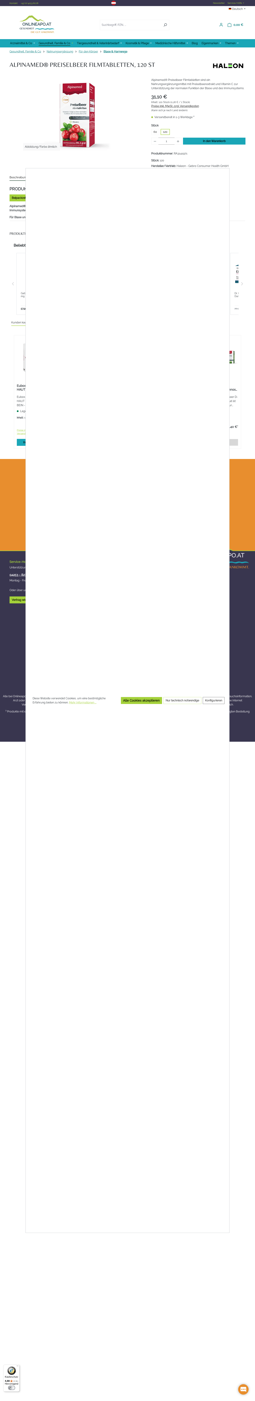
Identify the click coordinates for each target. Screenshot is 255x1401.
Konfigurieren (213, 700)
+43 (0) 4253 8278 (29, 3)
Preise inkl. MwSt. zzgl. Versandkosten (175, 106)
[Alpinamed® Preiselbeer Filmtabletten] (76, 115)
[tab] (18, 178)
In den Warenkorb (214, 141)
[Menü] (17, 1367)
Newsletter (219, 3)
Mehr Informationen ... (82, 702)
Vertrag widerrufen (24, 599)
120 (165, 131)
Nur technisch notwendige (182, 700)
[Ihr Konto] (221, 24)
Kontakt (14, 3)
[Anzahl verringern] (155, 141)
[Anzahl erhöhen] (178, 141)
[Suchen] (165, 25)
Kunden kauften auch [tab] (25, 322)
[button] (13, 283)
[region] (77, 115)
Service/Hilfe (235, 3)
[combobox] (130, 25)
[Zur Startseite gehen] (37, 24)
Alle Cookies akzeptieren (141, 700)
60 (155, 131)
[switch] (11, 1388)
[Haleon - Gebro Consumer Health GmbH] (228, 65)
